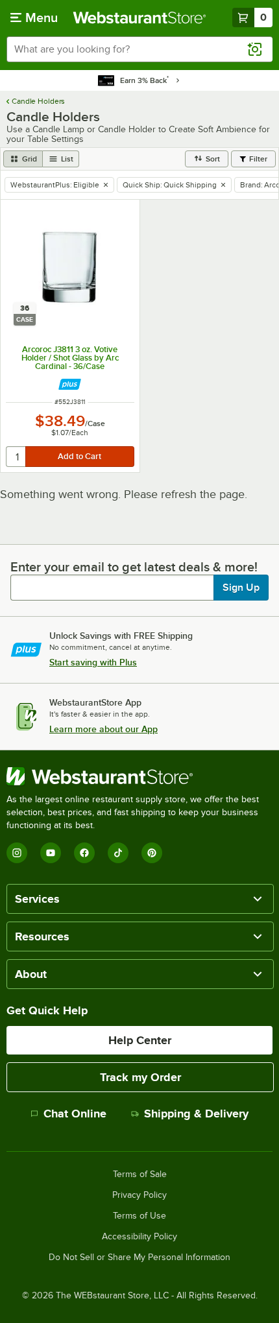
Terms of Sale (140, 1174)
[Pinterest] (151, 852)
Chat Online (74, 1113)
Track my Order (140, 1077)
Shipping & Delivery (196, 1113)
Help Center (139, 1040)
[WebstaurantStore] (139, 776)
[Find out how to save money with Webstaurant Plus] (69, 384)
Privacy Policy (139, 1195)
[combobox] (139, 49)
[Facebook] (84, 852)
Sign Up (241, 587)
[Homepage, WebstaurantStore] (139, 17)
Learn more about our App (103, 729)
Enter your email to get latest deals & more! (134, 566)
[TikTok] (118, 852)
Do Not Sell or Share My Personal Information (139, 1257)
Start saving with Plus (93, 662)
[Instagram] (16, 852)
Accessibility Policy (139, 1236)
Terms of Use (139, 1216)
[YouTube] (50, 852)
